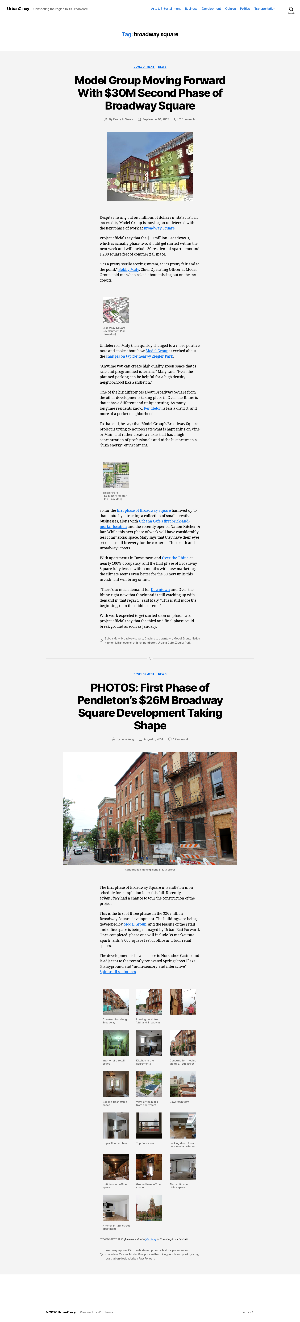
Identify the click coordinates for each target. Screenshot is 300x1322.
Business (191, 8)
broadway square (132, 638)
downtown (165, 638)
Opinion (230, 8)
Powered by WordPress (96, 1312)
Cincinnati (151, 638)
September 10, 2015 (156, 119)
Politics (245, 8)
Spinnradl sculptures (118, 972)
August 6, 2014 (153, 739)
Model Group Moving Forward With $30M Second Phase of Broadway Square (150, 92)
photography (190, 1254)
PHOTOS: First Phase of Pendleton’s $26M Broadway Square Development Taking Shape (150, 706)
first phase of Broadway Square (144, 510)
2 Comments (187, 119)
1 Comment (180, 739)
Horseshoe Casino (116, 1254)
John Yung (127, 739)
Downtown (160, 589)
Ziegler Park (183, 642)
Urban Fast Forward (142, 1258)
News (162, 66)
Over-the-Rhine (175, 558)
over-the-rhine (132, 642)
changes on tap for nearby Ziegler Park (139, 356)
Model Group (157, 351)
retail (108, 1258)
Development (211, 8)
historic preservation (175, 1250)
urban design (120, 1258)
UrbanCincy (18, 9)
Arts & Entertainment (166, 8)
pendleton (149, 642)
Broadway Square (159, 228)
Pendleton (153, 408)
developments (151, 1250)
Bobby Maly (128, 269)
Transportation (264, 8)
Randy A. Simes (123, 119)
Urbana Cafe (166, 642)
